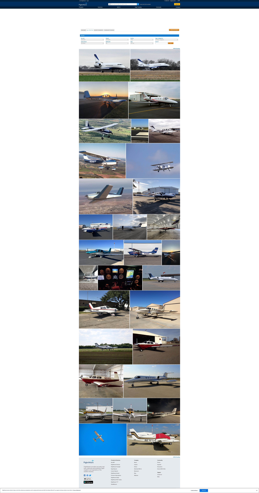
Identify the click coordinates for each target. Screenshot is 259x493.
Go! (170, 43)
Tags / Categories (159, 38)
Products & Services (115, 460)
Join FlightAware (82, 0)
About (135, 462)
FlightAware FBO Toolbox (116, 479)
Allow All (204, 490)
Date (131, 41)
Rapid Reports (114, 468)
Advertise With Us (138, 468)
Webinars (136, 475)
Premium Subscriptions (116, 475)
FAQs (158, 476)
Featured (83, 30)
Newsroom (136, 471)
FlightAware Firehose (115, 464)
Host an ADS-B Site (161, 468)
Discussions (159, 466)
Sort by (132, 38)
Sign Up (177, 4)
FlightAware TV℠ (114, 482)
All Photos (90, 30)
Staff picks (108, 41)
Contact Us (159, 474)
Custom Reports (114, 471)
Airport (107, 38)
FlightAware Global (115, 477)
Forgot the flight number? (145, 4)
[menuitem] (81, 7)
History (135, 466)
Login (87, 0)
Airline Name (84, 41)
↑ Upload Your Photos (174, 29)
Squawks (159, 464)
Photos (158, 462)
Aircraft (82, 38)
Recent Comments (98, 30)
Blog (135, 473)
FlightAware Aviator (115, 473)
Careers (136, 464)
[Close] (256, 490)
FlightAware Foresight (115, 466)
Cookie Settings (194, 490)
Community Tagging (109, 30)
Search (156, 41)
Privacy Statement (77, 490)
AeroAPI (113, 462)
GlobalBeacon (114, 484)
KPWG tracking (176, 48)
